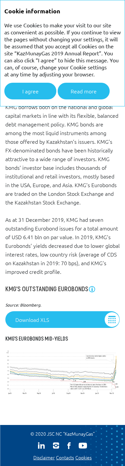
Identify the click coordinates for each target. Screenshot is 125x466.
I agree (30, 91)
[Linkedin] (41, 445)
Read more (84, 91)
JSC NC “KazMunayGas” (71, 433)
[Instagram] (56, 445)
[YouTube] (83, 445)
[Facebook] (69, 445)
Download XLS (32, 319)
